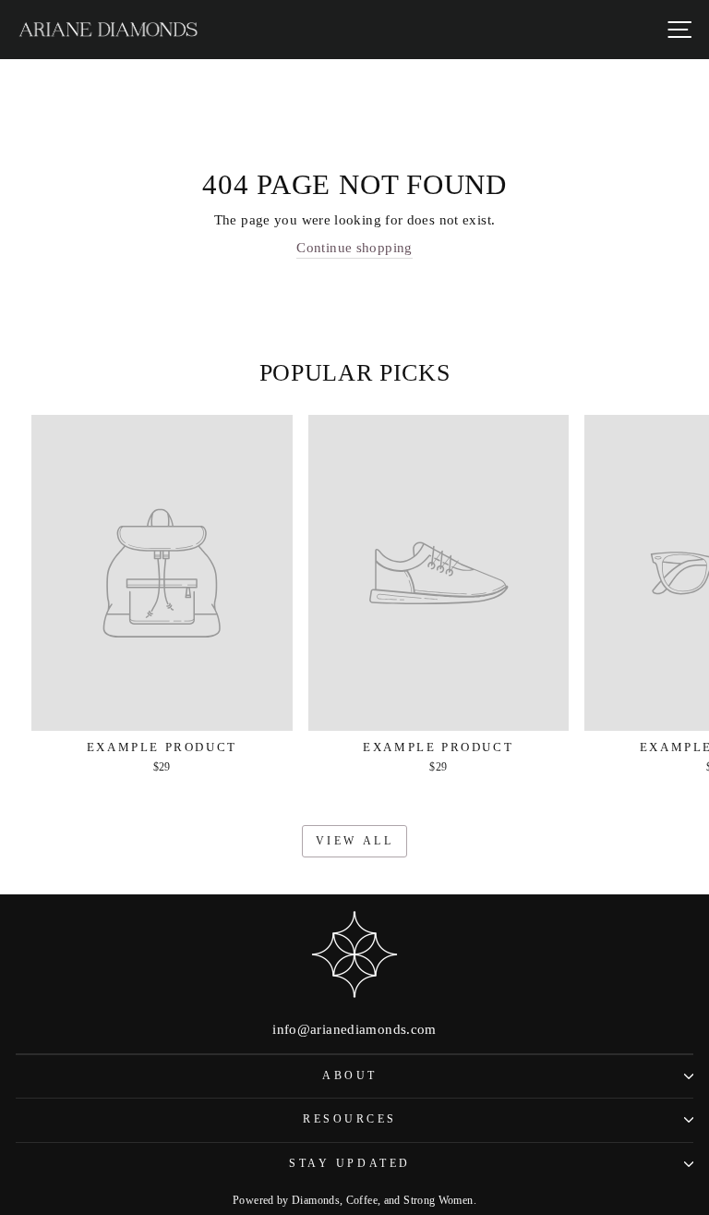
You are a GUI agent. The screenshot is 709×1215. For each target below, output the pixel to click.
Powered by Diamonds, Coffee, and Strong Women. (354, 1200)
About (350, 1076)
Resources (350, 1119)
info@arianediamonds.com (354, 1029)
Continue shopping (354, 247)
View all (355, 840)
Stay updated (349, 1164)
